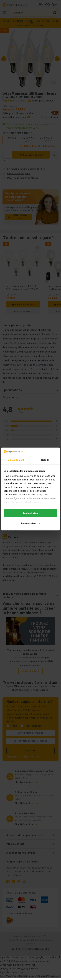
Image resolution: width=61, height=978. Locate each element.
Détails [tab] (45, 460)
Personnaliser (28, 523)
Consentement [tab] (16, 460)
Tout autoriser (30, 513)
